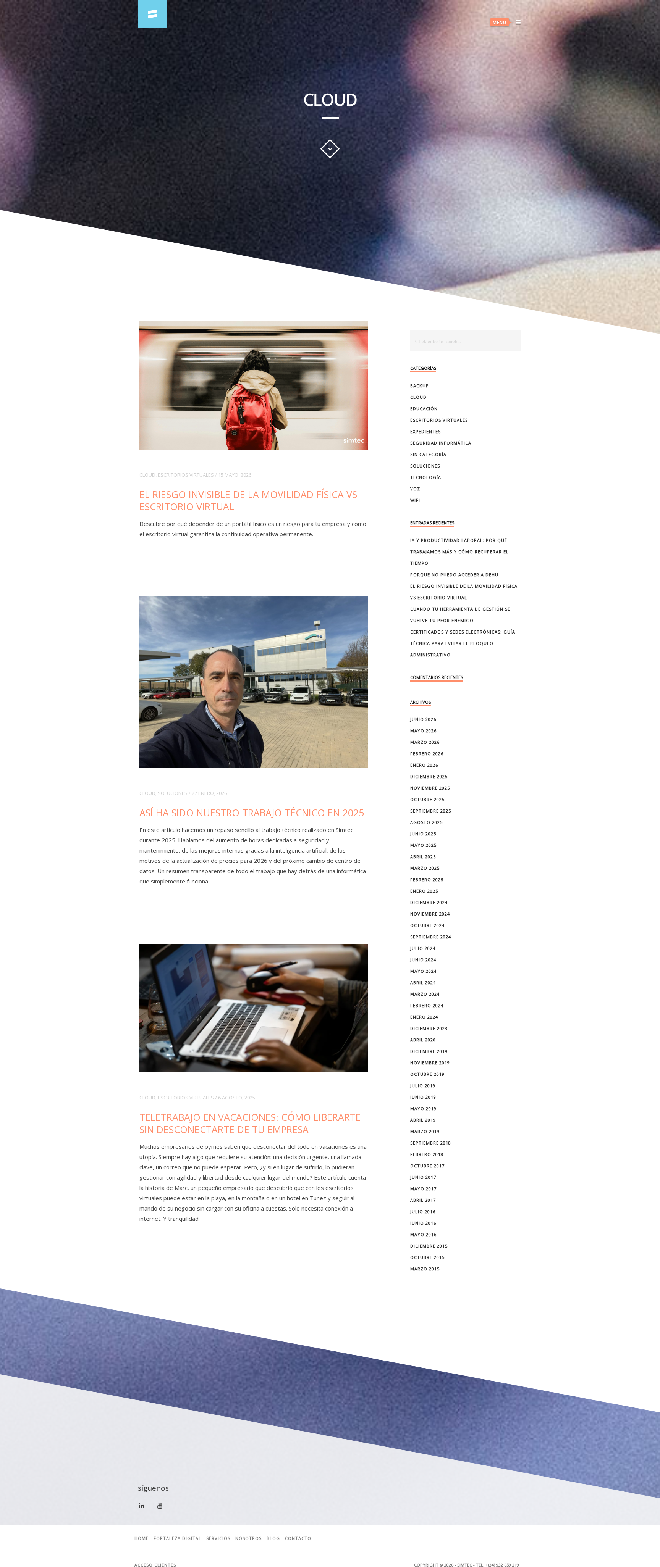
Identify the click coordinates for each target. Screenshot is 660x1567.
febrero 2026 (426, 753)
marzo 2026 (425, 742)
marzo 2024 (425, 994)
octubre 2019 (427, 1074)
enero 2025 (424, 891)
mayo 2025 (423, 845)
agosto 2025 (426, 822)
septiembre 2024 (430, 937)
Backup (419, 386)
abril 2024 (423, 982)
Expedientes (425, 431)
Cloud (147, 474)
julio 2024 (422, 948)
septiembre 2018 (430, 1143)
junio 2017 (423, 1177)
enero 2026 (424, 765)
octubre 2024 (427, 925)
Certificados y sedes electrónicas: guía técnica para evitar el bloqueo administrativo (462, 643)
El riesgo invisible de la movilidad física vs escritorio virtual (248, 500)
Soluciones (173, 793)
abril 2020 (423, 1040)
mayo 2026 (423, 731)
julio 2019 (422, 1085)
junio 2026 (423, 719)
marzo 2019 (425, 1131)
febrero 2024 (426, 1005)
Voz (415, 489)
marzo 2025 (425, 868)
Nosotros (248, 1538)
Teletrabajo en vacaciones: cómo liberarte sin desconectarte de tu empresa (250, 1123)
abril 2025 (423, 856)
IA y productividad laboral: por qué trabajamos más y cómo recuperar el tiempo (459, 551)
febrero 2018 (426, 1154)
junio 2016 (423, 1223)
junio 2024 (423, 959)
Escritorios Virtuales (186, 474)
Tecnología (425, 477)
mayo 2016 (423, 1234)
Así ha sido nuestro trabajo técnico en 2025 (251, 812)
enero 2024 (424, 1017)
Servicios (218, 1538)
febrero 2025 (426, 879)
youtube (164, 1508)
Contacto (298, 1538)
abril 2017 (423, 1200)
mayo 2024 (423, 971)
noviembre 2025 (430, 788)
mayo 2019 (423, 1108)
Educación (424, 408)
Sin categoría (428, 454)
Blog (273, 1538)
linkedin (146, 1509)
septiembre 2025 (430, 811)
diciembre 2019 (429, 1051)
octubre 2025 (427, 799)
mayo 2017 (423, 1188)
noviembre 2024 (430, 914)
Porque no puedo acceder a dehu (454, 574)
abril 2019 (423, 1120)
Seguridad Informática (440, 443)
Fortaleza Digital (177, 1538)
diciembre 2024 (429, 902)
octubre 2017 (427, 1166)
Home (141, 1538)
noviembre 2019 (430, 1063)
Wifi (415, 500)
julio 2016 (422, 1211)
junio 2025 (423, 834)
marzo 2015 (425, 1269)
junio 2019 (423, 1097)
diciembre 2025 (429, 776)
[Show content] (330, 149)
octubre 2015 (427, 1257)
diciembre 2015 (429, 1246)
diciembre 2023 (429, 1028)
